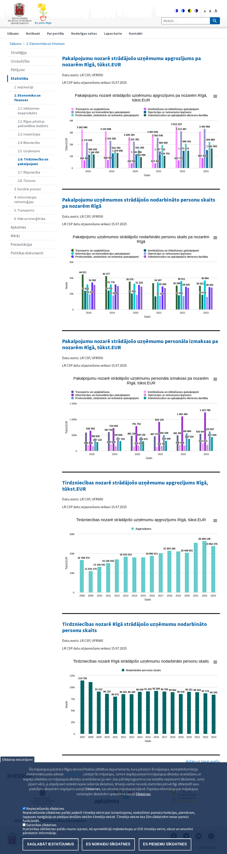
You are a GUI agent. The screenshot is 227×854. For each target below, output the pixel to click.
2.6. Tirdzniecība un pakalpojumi (33, 161)
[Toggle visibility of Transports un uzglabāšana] (90, 109)
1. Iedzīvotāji (23, 87)
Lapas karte (113, 33)
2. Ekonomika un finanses (45, 43)
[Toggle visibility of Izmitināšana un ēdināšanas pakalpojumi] (171, 109)
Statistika (19, 78)
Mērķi (15, 235)
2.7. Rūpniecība (29, 172)
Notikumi (33, 33)
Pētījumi (18, 69)
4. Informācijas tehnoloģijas (25, 199)
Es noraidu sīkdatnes (108, 844)
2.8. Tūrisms (26, 180)
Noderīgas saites (84, 33)
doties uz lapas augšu (203, 761)
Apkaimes (18, 227)
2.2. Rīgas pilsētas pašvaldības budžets (33, 123)
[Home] (29, 22)
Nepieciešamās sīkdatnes (45, 808)
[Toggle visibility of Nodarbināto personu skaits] (141, 670)
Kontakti (135, 33)
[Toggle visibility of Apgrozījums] (141, 528)
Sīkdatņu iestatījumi (17, 759)
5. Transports (24, 210)
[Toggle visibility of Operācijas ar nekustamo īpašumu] (167, 112)
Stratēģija (19, 52)
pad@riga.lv (73, 774)
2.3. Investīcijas (29, 134)
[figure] (141, 136)
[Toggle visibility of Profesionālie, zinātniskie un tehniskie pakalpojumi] (105, 115)
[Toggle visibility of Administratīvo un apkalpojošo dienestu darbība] (176, 115)
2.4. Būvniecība (29, 142)
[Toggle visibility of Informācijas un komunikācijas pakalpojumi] (100, 112)
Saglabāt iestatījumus (50, 844)
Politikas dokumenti (27, 253)
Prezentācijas (21, 244)
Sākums (13, 33)
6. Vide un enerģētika (29, 218)
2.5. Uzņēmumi (29, 151)
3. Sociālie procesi (27, 189)
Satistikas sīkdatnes (41, 825)
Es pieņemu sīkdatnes (165, 844)
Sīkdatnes (143, 794)
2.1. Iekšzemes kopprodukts (28, 110)
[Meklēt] (215, 20)
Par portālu (55, 33)
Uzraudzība (20, 61)
